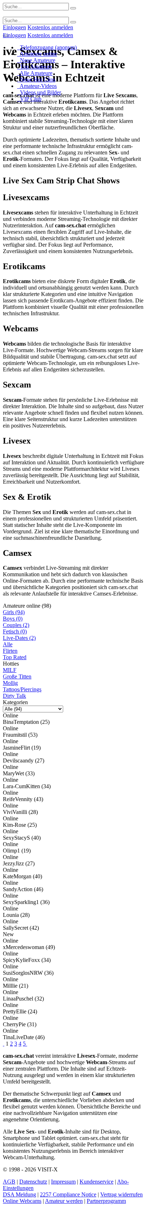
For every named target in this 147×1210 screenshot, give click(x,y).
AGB (9, 1182)
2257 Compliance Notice (68, 1194)
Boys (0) (12, 619)
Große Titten (17, 676)
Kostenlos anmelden (50, 27)
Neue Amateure (36, 60)
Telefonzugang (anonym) (47, 47)
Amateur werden (64, 1201)
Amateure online (37, 54)
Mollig (10, 683)
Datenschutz (33, 1182)
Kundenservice (96, 1182)
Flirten (10, 651)
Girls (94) (14, 612)
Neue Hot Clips (36, 79)
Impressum (63, 1182)
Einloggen (14, 27)
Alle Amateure (34, 73)
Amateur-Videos (37, 86)
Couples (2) (16, 625)
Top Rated (14, 657)
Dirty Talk (14, 696)
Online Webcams (22, 1201)
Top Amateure (34, 67)
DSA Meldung (19, 1194)
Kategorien (15, 702)
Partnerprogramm (106, 1201)
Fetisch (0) (15, 631)
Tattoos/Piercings (22, 689)
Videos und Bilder (39, 92)
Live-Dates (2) (19, 638)
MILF (9, 670)
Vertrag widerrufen (121, 1194)
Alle (7, 644)
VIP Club (29, 99)
